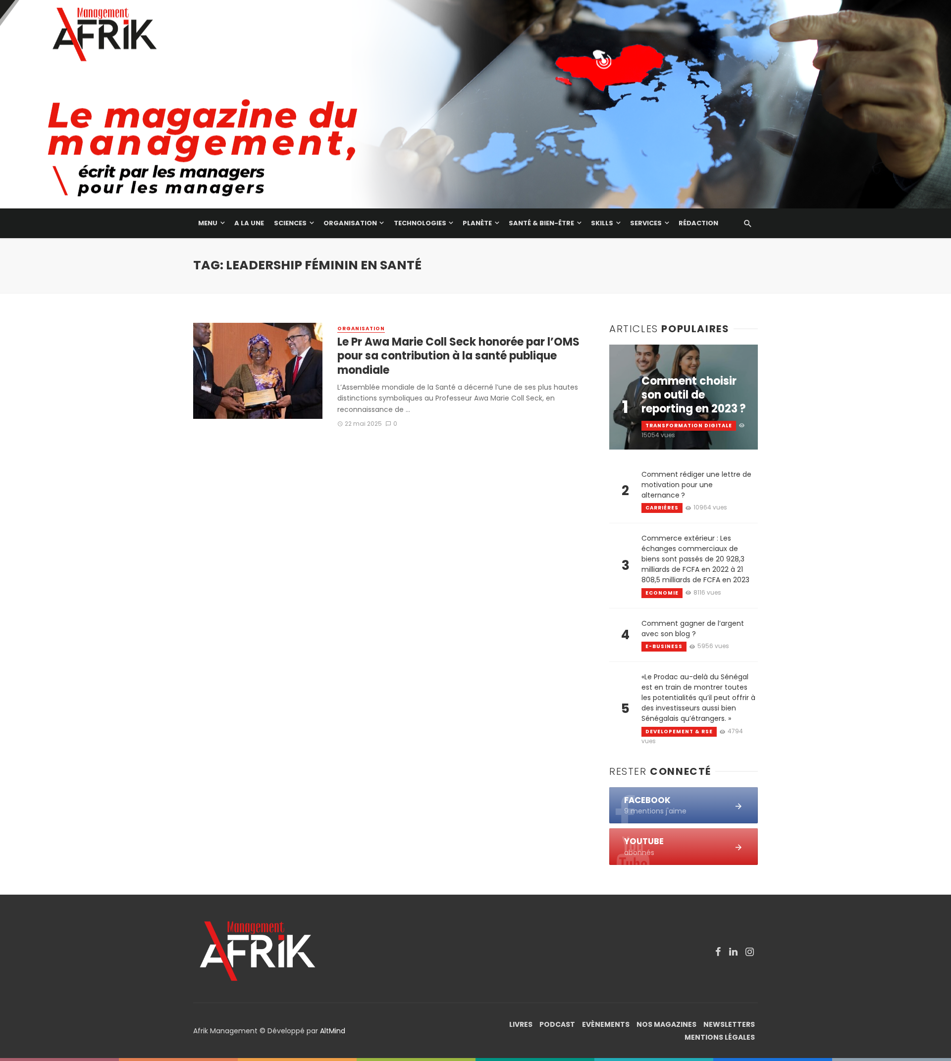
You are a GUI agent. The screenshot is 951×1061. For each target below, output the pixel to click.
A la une (249, 223)
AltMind (332, 1031)
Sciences (290, 223)
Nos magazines (666, 1024)
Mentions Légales (720, 1037)
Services (646, 223)
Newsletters (729, 1024)
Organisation (350, 223)
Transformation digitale (688, 425)
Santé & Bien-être (541, 223)
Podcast (557, 1024)
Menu (207, 223)
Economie (662, 593)
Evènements (606, 1024)
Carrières (662, 507)
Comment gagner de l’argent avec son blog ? (692, 628)
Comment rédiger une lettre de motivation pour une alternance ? (696, 484)
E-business (664, 646)
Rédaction (698, 223)
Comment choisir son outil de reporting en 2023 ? (693, 395)
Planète (477, 223)
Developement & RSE (679, 731)
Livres (520, 1024)
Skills (602, 223)
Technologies (420, 223)
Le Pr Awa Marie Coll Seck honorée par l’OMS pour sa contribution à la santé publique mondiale (458, 356)
